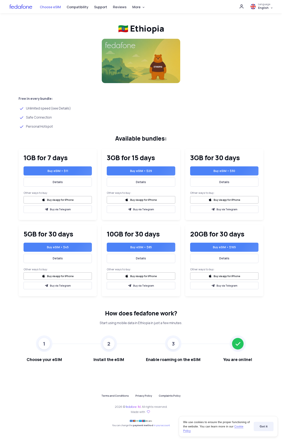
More (136, 7)
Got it (264, 426)
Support (100, 7)
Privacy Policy (143, 395)
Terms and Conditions (115, 395)
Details (58, 182)
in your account (162, 425)
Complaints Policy (170, 395)
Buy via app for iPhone (60, 200)
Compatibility (77, 7)
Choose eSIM (50, 7)
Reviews (120, 7)
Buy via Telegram (60, 209)
